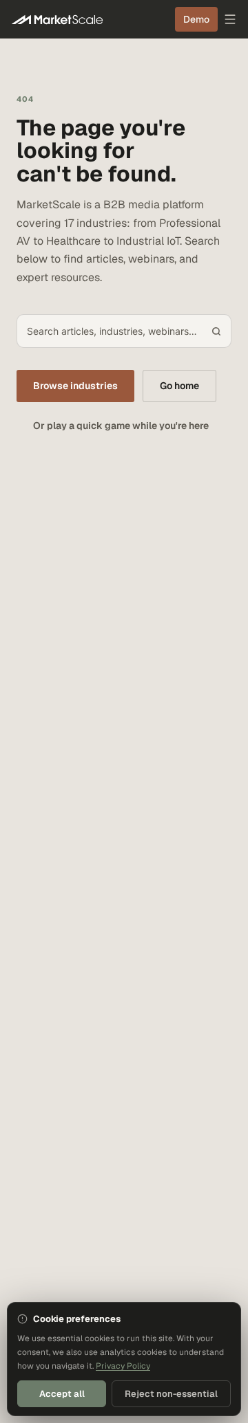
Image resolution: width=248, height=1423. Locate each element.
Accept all (62, 1394)
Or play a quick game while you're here (121, 425)
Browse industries (75, 385)
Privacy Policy (123, 1365)
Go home (179, 385)
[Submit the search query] (216, 331)
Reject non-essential (171, 1394)
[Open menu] (230, 19)
